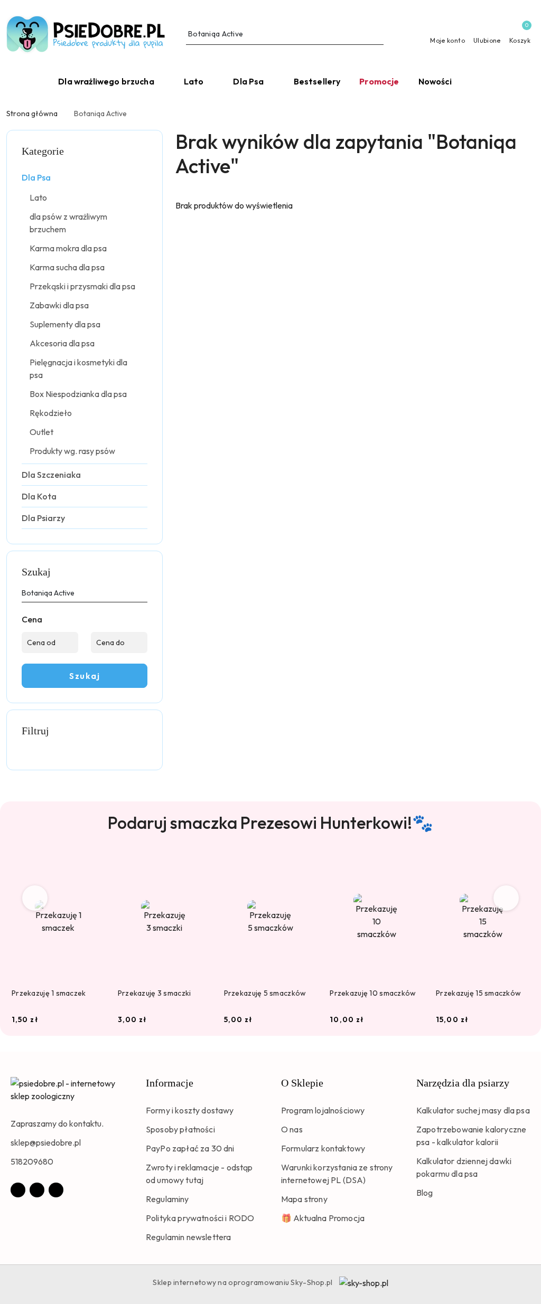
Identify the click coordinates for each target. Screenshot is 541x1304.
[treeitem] (84, 177)
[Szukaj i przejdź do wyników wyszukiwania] (377, 34)
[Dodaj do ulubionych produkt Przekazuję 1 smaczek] (93, 867)
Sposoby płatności (180, 1129)
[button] (477, 82)
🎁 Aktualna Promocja (323, 1218)
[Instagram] (37, 1190)
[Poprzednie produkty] (35, 898)
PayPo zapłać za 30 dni (190, 1148)
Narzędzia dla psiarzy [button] (462, 1083)
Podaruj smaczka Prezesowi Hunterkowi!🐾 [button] (270, 822)
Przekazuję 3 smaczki (154, 993)
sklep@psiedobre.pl (46, 1142)
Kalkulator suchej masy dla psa (473, 1110)
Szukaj (84, 675)
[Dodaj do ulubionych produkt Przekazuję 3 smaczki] (199, 867)
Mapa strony (304, 1199)
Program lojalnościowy (323, 1110)
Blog (424, 1192)
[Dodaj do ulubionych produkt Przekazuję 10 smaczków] (411, 867)
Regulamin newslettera (188, 1237)
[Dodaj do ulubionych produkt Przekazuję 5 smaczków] (305, 867)
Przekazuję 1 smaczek (49, 993)
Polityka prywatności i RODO (200, 1218)
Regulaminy (167, 1199)
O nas (292, 1129)
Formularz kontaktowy (323, 1148)
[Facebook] (18, 1190)
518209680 (32, 1161)
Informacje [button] (169, 1083)
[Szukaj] (143, 595)
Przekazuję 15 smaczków (478, 993)
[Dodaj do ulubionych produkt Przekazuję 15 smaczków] (517, 867)
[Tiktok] (56, 1190)
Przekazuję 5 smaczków (265, 993)
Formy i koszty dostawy (190, 1110)
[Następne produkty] (506, 898)
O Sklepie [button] (302, 1083)
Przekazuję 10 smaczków (373, 993)
